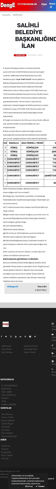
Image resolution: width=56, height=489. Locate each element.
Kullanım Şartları (31, 346)
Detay (30, 486)
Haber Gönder (30, 352)
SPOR (3, 401)
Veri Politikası (7, 352)
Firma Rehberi (7, 433)
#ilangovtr (12, 286)
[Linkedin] (22, 336)
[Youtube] (17, 336)
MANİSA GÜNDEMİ (8, 404)
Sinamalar (5, 427)
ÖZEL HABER (6, 392)
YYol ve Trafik (7, 417)
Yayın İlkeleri (6, 349)
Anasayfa (6, 15)
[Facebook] (2, 336)
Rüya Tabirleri (7, 455)
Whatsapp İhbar (30, 349)
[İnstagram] (12, 336)
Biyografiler (6, 452)
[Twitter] (7, 336)
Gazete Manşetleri (9, 436)
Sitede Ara (5, 446)
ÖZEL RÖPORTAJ (8, 395)
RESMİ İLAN (17, 15)
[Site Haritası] (31, 336)
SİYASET (5, 398)
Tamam (41, 486)
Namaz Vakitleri (8, 420)
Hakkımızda (6, 346)
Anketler (5, 449)
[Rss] (26, 336)
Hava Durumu (7, 414)
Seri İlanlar (5, 430)
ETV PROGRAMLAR (27, 4)
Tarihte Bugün (7, 424)
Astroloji (4, 458)
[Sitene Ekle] (36, 336)
